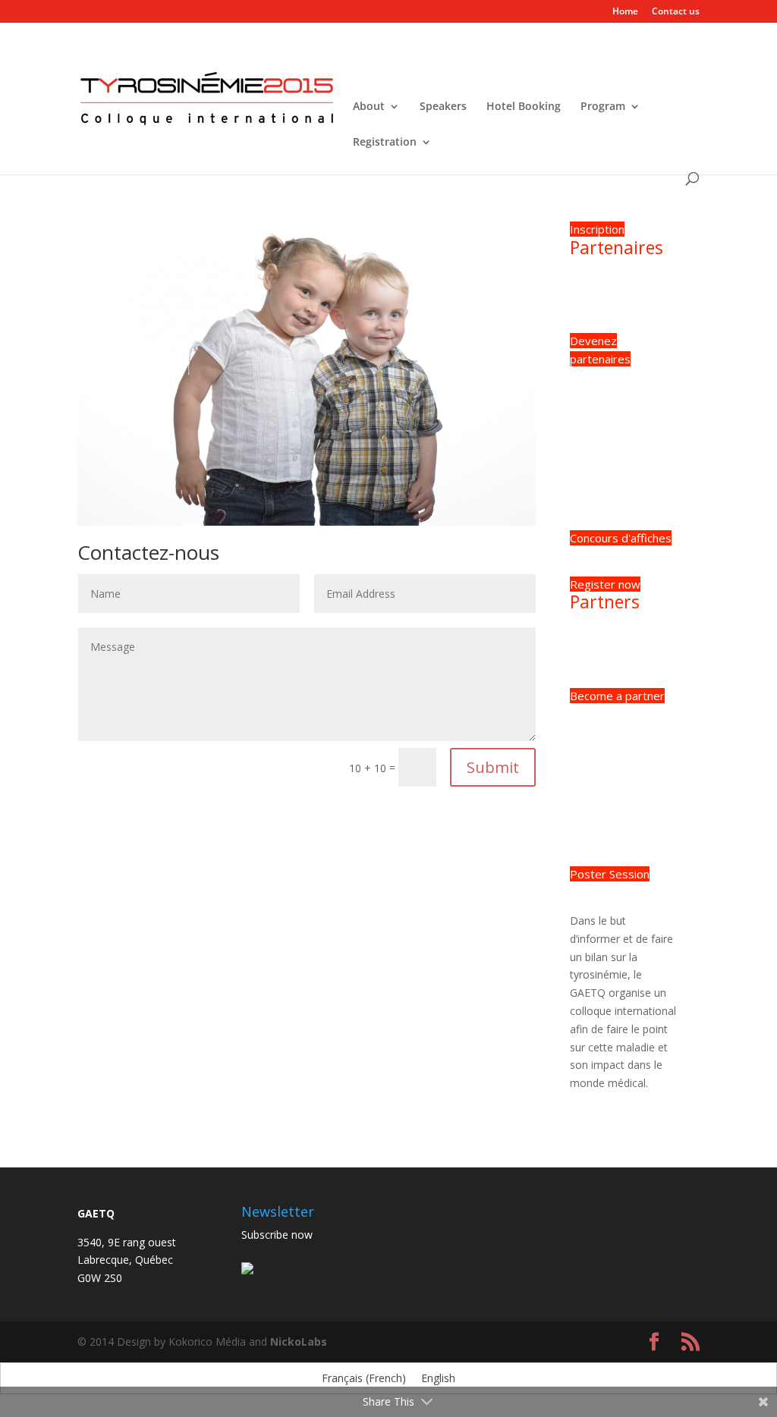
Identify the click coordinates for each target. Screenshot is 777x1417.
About (369, 107)
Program (602, 107)
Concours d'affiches (621, 537)
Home (625, 12)
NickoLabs (298, 1341)
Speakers (443, 107)
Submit (493, 767)
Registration (385, 143)
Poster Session (610, 873)
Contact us (676, 12)
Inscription (597, 229)
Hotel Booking (523, 107)
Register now (605, 584)
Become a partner (617, 695)
